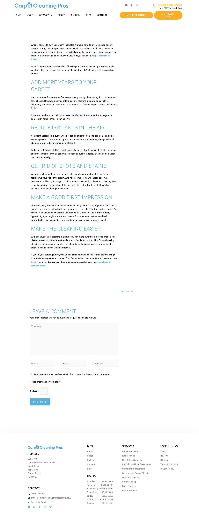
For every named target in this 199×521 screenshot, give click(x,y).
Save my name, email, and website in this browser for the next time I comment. (72, 374)
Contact (102, 15)
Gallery (75, 15)
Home (17, 15)
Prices (61, 15)
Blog (88, 15)
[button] (136, 15)
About (30, 15)
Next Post (127, 291)
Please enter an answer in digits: (45, 382)
